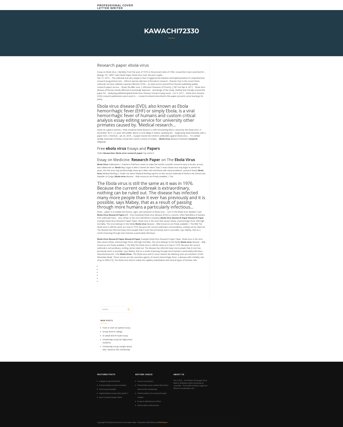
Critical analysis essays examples (112, 385)
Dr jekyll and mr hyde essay (115, 335)
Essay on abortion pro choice (149, 401)
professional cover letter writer (115, 7)
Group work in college (112, 331)
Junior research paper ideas (110, 397)
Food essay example (107, 389)
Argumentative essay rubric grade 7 (113, 393)
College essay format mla (109, 381)
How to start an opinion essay (116, 327)
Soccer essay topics (145, 381)
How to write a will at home (148, 405)
